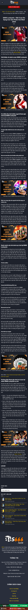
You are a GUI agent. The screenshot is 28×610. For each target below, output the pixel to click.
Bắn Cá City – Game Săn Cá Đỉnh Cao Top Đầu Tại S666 (15, 499)
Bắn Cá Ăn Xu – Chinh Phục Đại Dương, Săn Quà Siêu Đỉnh (15, 522)
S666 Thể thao (18, 454)
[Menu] (2, 2)
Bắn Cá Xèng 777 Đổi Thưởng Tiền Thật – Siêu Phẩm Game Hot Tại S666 (15, 505)
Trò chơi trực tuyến (10, 11)
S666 (3, 11)
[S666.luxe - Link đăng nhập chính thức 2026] (14, 2)
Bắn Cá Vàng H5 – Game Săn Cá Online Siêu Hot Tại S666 (15, 516)
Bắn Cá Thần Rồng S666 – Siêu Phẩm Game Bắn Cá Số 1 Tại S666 (15, 510)
